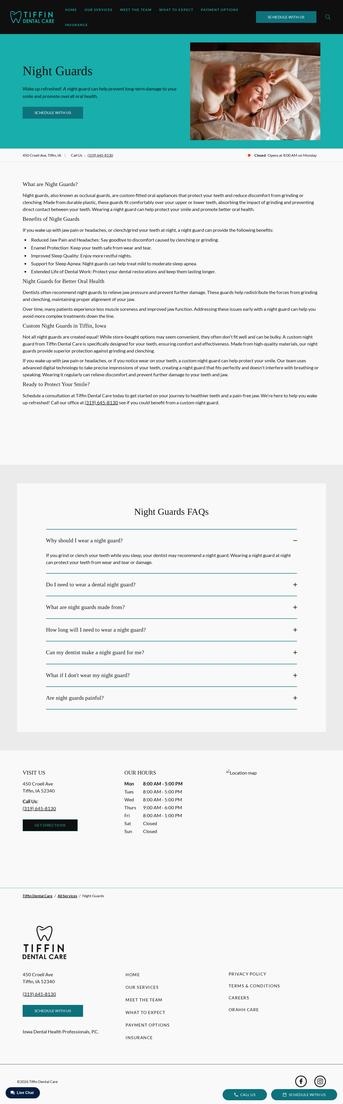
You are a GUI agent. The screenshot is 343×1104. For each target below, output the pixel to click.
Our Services (98, 10)
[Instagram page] (320, 1081)
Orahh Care (244, 1009)
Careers (239, 997)
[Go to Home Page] (32, 17)
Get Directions (50, 825)
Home (71, 10)
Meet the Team (136, 10)
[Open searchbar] (328, 17)
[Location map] (273, 819)
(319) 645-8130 (100, 155)
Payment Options (219, 10)
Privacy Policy (247, 973)
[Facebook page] (301, 1081)
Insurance (76, 25)
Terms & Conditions (254, 985)
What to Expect (176, 10)
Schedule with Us (286, 17)
